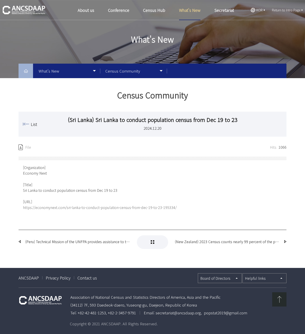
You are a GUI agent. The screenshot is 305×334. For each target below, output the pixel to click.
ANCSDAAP (29, 278)
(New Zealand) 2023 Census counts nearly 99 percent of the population (227, 241)
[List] (152, 242)
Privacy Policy (58, 278)
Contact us (87, 278)
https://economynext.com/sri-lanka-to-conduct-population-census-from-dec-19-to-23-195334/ (100, 207)
